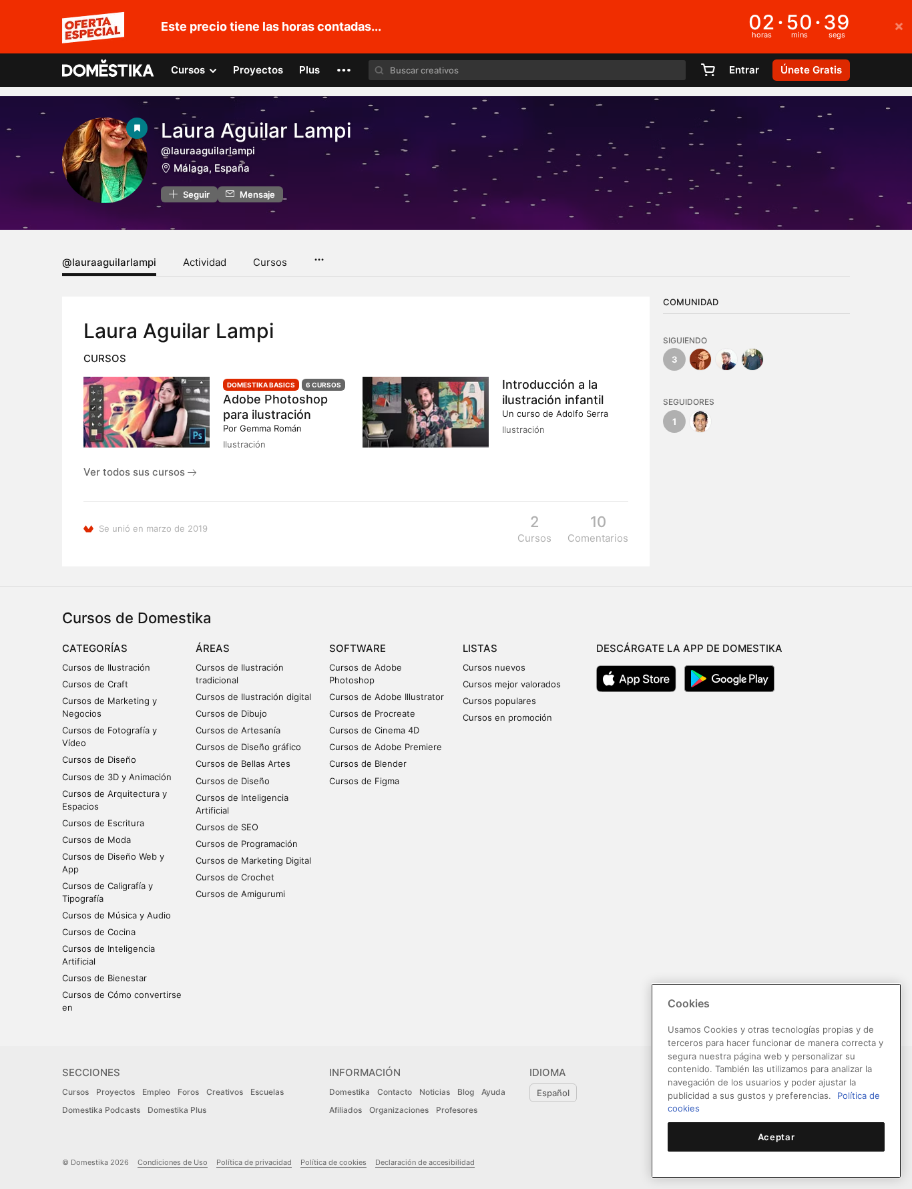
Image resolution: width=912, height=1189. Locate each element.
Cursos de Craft (95, 684)
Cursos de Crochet (235, 877)
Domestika (349, 1092)
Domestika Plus (177, 1110)
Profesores (456, 1110)
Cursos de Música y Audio (116, 915)
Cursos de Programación (247, 843)
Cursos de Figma (364, 781)
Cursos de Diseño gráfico (248, 746)
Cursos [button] (189, 69)
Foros (188, 1092)
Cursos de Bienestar (104, 978)
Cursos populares (499, 700)
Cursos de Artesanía (238, 730)
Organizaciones (399, 1110)
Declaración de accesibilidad (425, 1162)
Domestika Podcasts (101, 1110)
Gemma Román (271, 428)
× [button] (899, 25)
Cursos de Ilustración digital (253, 696)
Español (553, 1092)
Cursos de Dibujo (231, 713)
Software (357, 648)
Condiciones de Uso (173, 1162)
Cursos (270, 262)
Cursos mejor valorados (512, 684)
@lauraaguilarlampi (109, 262)
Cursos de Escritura (103, 823)
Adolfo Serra (582, 413)
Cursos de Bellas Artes (243, 763)
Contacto (394, 1092)
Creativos (224, 1092)
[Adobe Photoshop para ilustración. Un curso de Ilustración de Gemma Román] (146, 412)
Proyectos (258, 69)
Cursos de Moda (96, 839)
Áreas (213, 648)
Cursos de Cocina (99, 931)
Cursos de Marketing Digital (253, 860)
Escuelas (267, 1092)
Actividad (204, 262)
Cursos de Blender (368, 763)
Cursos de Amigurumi (240, 893)
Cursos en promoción (507, 717)
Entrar (744, 69)
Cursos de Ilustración (106, 667)
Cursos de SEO (227, 827)
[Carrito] (707, 70)
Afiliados (345, 1110)
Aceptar (776, 1137)
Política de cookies (333, 1162)
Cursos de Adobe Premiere (385, 746)
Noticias (434, 1092)
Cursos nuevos (494, 667)
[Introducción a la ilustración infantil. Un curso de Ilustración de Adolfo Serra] (426, 412)
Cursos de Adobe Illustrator (386, 696)
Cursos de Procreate (372, 713)
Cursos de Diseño (99, 759)
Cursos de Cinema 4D (374, 730)
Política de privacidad (254, 1162)
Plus (309, 69)
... (319, 255)
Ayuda (493, 1092)
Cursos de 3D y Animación (117, 777)
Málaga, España (212, 168)
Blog (465, 1092)
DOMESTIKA (108, 70)
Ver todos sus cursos (135, 472)
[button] (344, 70)
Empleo (156, 1092)
